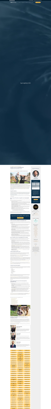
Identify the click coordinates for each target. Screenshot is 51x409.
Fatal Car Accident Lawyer (14, 298)
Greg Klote (18, 333)
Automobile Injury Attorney (14, 301)
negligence (20, 255)
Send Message (35, 199)
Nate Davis (18, 342)
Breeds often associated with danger (14, 276)
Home (10, 166)
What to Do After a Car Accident (14, 300)
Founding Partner (36, 178)
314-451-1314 (36, 213)
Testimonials (30, 2)
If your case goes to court (20, 249)
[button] (39, 174)
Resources (27, 2)
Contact (32, 2)
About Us (20, 2)
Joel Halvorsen (19, 326)
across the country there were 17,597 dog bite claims (17, 195)
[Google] (14, 0)
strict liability (21, 257)
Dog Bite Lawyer (13, 166)
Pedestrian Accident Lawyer (14, 303)
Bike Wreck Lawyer (13, 299)
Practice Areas (23, 2)
